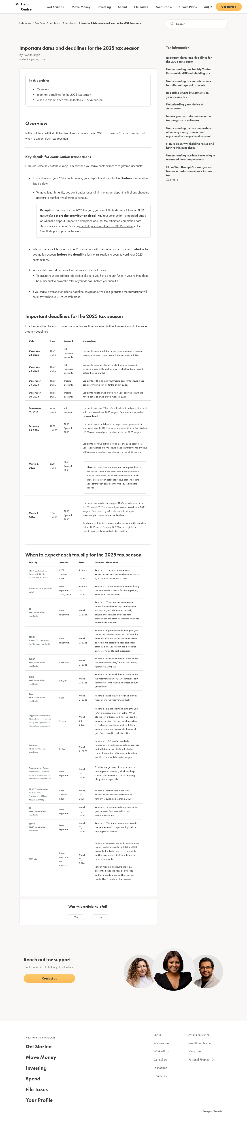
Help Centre (25, 22)
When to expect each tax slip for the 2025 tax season (70, 100)
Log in (208, 7)
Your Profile (40, 22)
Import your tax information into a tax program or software (188, 118)
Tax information (72, 22)
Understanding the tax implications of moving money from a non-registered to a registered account (189, 132)
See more (172, 179)
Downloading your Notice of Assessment (184, 106)
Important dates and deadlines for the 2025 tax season (111, 22)
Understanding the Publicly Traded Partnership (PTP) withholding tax (189, 71)
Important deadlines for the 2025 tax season (64, 94)
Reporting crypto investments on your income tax (187, 95)
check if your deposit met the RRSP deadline (106, 226)
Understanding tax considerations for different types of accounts (188, 83)
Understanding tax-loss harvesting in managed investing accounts (190, 157)
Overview (43, 89)
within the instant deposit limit (111, 192)
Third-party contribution (94, 522)
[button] (76, 917)
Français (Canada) (213, 1111)
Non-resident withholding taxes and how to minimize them (190, 146)
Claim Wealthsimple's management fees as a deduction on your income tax (189, 171)
